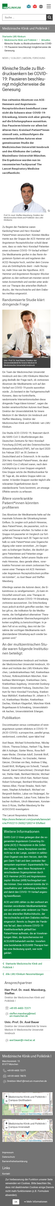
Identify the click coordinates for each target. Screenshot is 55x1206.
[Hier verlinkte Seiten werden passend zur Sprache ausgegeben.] (41, 6)
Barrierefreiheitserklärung (14, 1161)
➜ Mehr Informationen (35, 1201)
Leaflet (22, 1113)
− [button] (6, 1101)
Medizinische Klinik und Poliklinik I (25, 28)
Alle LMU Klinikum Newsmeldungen (24, 974)
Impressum (8, 1152)
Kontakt (6, 1174)
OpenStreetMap (35, 1113)
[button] (29, 1014)
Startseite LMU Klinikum (14, 36)
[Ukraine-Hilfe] (28, 7)
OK (16, 1202)
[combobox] (27, 17)
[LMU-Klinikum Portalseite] (11, 6)
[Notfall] (35, 7)
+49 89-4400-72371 (20, 1008)
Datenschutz (8, 1157)
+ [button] (6, 1096)
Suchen (49, 17)
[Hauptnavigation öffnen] (49, 6)
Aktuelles (45, 40)
